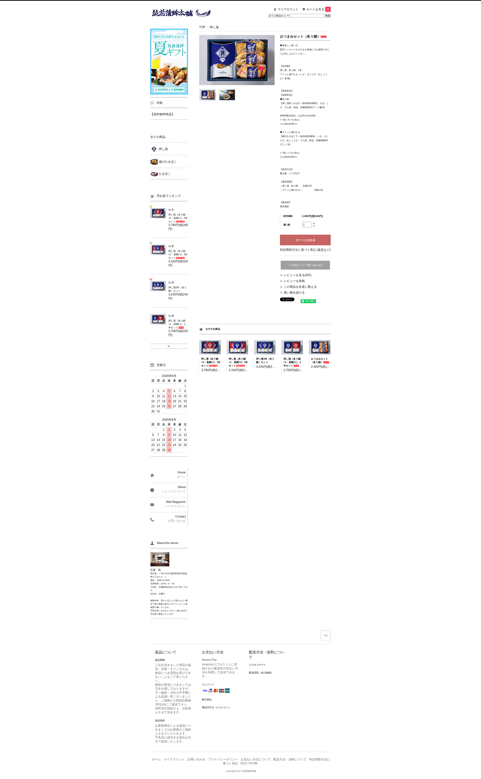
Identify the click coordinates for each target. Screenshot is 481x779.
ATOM (253, 763)
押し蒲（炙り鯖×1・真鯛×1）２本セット (292, 362)
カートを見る (317, 9)
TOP (202, 27)
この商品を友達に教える (300, 286)
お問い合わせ (196, 759)
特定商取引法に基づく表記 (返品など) (305, 249)
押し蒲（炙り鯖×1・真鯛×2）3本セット (238, 362)
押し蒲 (214, 27)
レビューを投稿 (294, 281)
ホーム (156, 759)
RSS (243, 763)
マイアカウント (288, 9)
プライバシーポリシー (223, 759)
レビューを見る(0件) (297, 275)
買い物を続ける (294, 292)
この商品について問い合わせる (305, 265)
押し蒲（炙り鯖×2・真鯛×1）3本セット (210, 362)
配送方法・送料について (289, 759)
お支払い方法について (256, 759)
